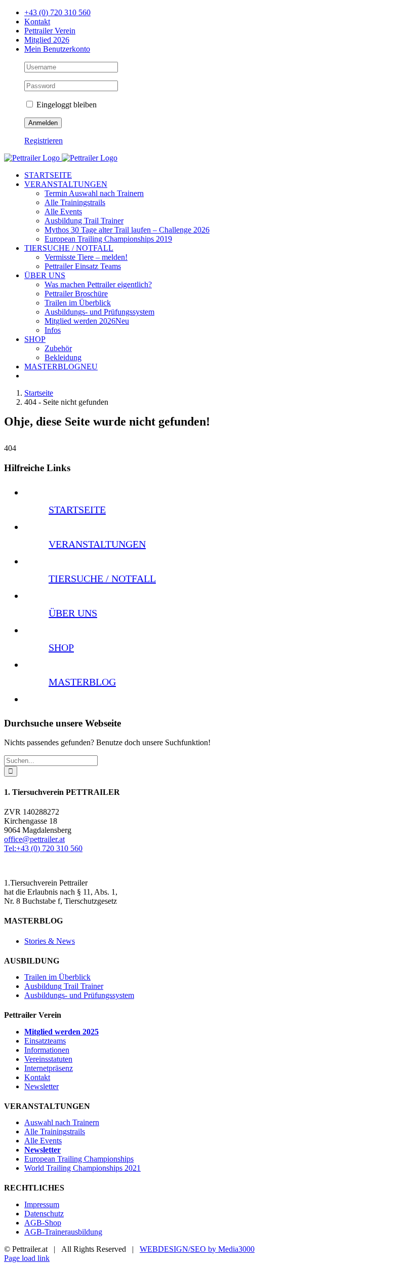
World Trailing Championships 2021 (82, 1168)
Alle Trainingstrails (54, 1131)
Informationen (46, 1050)
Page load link (27, 1258)
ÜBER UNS (73, 613)
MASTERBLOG (82, 681)
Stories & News (49, 941)
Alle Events (43, 1140)
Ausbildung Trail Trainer (63, 986)
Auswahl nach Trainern (61, 1122)
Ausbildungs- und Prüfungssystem (79, 995)
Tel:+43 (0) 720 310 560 (43, 848)
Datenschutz (44, 1213)
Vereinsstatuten (48, 1059)
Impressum (41, 1204)
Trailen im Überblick (57, 977)
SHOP (61, 647)
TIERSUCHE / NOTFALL (102, 578)
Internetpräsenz (48, 1068)
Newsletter (41, 1086)
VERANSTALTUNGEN (97, 544)
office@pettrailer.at (34, 839)
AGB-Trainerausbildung (63, 1231)
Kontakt (37, 1077)
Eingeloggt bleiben (65, 104)
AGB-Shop (42, 1222)
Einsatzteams (45, 1040)
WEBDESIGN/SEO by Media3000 (197, 1249)
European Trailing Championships (79, 1159)
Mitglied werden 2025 (61, 1031)
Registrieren (43, 140)
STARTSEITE (77, 509)
